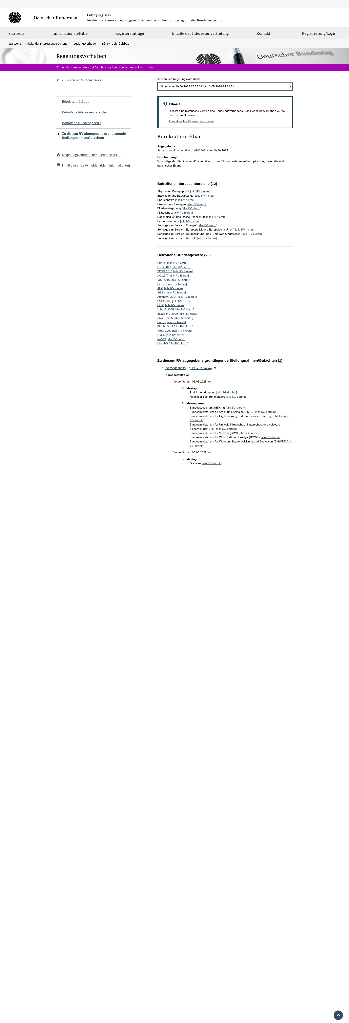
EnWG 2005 (165, 318)
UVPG (161, 334)
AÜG (160, 288)
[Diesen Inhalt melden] (215, 368)
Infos (151, 67)
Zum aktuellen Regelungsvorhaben (191, 121)
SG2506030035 (175, 368)
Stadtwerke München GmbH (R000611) (182, 150)
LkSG (160, 305)
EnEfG (161, 322)
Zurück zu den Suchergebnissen (82, 80)
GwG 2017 (164, 267)
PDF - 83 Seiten (200, 368)
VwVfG (161, 339)
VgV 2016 (163, 279)
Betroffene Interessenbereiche (84, 112)
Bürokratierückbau (75, 101)
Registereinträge (129, 33)
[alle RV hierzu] (200, 191)
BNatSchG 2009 (167, 313)
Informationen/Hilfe (70, 33)
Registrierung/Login (319, 33)
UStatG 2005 (165, 309)
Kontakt (263, 33)
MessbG (162, 343)
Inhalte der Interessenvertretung (200, 33)
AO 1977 (163, 275)
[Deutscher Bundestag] (45, 17)
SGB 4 (161, 292)
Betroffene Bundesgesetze (81, 123)
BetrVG (162, 284)
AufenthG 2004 (167, 296)
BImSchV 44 (165, 326)
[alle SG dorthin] (226, 392)
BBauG (161, 262)
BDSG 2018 (164, 271)
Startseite (16, 33)
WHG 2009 (164, 330)
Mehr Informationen (115, 165)
